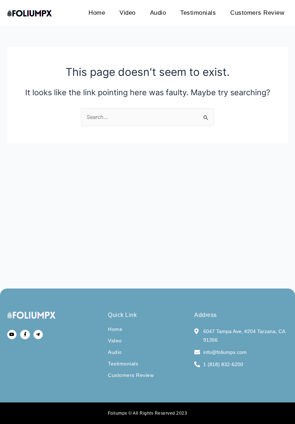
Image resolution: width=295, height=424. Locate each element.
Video (127, 12)
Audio (158, 12)
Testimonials (198, 12)
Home (96, 12)
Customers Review (257, 12)
